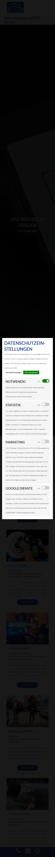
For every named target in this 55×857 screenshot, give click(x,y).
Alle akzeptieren (31, 372)
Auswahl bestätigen (14, 372)
